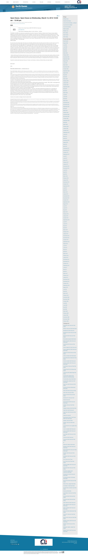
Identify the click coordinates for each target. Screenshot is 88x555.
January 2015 (65, 194)
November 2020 (66, 116)
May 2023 (65, 88)
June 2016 (65, 170)
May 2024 (65, 74)
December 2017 (66, 148)
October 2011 (65, 263)
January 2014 (65, 215)
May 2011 (65, 269)
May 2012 (65, 249)
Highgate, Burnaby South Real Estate (69, 408)
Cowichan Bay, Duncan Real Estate (69, 379)
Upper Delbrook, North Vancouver (69, 502)
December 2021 (66, 102)
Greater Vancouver (66, 399)
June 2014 (65, 208)
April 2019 (65, 138)
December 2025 (66, 57)
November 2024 (66, 67)
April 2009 (65, 309)
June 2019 (65, 134)
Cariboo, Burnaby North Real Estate (69, 355)
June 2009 (65, 305)
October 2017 (65, 152)
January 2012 (65, 257)
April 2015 (65, 190)
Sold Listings (65, 36)
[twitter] (15, 544)
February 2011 (65, 275)
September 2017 (66, 154)
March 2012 (65, 253)
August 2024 (65, 72)
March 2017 (65, 160)
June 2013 (65, 223)
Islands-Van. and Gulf (67, 415)
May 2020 (65, 122)
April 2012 (65, 251)
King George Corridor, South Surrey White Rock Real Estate (69, 418)
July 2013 (65, 221)
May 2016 (65, 172)
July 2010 (65, 289)
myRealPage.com (45, 549)
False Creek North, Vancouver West (69, 390)
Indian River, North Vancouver (68, 410)
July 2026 (65, 45)
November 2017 (66, 150)
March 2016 (65, 176)
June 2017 (65, 158)
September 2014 (66, 202)
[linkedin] (17, 544)
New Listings (65, 32)
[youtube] (19, 544)
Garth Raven (21, 6)
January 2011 (65, 277)
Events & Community (67, 21)
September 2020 (66, 120)
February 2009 (65, 313)
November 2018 (66, 140)
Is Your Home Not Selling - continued (69, 23)
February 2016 (65, 178)
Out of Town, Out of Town (67, 459)
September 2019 (66, 132)
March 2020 (65, 124)
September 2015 (66, 186)
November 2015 (66, 182)
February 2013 (65, 231)
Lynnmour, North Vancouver (68, 437)
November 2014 (66, 198)
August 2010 (65, 287)
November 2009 (66, 299)
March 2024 (65, 78)
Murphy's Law (65, 30)
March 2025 (65, 65)
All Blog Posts (65, 19)
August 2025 (65, 61)
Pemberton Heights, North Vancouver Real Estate (68, 471)
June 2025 (65, 63)
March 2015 (65, 192)
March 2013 (65, 229)
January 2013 (65, 233)
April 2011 (65, 271)
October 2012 (65, 239)
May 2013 (65, 225)
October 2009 (65, 301)
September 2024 (66, 71)
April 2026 (65, 51)
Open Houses (65, 34)
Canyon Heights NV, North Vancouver (70, 347)
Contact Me (67, 2)
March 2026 (65, 53)
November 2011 (66, 261)
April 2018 (65, 146)
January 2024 (65, 82)
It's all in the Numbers (67, 27)
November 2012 (66, 237)
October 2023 (65, 84)
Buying (34, 2)
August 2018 (65, 142)
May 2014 (65, 210)
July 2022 (65, 94)
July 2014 (65, 206)
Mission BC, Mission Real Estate (69, 444)
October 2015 (65, 184)
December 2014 (66, 196)
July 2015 (65, 188)
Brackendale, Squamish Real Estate (69, 339)
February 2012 (65, 255)
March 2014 (65, 212)
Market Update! (66, 28)
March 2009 (65, 311)
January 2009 (65, 315)
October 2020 (65, 118)
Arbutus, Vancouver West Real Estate (19, 23)
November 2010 (66, 281)
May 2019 (65, 136)
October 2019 (65, 130)
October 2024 (65, 69)
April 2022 (65, 98)
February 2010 (65, 295)
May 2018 (65, 144)
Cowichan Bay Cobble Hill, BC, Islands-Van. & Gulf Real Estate (68, 376)
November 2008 (66, 319)
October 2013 (65, 217)
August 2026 (65, 43)
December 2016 (66, 166)
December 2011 (66, 259)
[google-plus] (13, 544)
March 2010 (65, 293)
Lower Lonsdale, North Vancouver (69, 429)
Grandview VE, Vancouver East (68, 397)
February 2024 (65, 80)
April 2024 (65, 76)
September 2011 (66, 265)
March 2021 (65, 110)
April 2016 (65, 174)
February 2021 (65, 112)
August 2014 (65, 204)
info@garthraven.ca (71, 7)
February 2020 (65, 126)
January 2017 (65, 164)
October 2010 (65, 283)
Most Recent (65, 41)
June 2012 (65, 247)
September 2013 (66, 219)
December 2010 (66, 279)
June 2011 (65, 267)
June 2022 (65, 96)
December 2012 (66, 235)
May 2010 (65, 291)
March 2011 (65, 273)
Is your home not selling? (67, 25)
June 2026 (65, 47)
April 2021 (65, 108)
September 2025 (66, 59)
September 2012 (66, 241)
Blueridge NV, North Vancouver (68, 330)
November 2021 (66, 104)
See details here (21, 29)
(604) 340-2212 (69, 6)
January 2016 (65, 180)
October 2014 (65, 200)
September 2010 (66, 285)
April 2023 (65, 90)
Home (7, 2)
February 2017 (65, 162)
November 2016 (66, 168)
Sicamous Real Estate (67, 491)
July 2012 (65, 245)
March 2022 (65, 100)
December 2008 (66, 317)
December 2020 (66, 114)
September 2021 (66, 106)
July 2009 (65, 303)
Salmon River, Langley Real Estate (69, 483)
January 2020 (65, 128)
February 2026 (65, 55)
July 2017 (65, 156)
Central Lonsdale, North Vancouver (69, 361)
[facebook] (11, 544)
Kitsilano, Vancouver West (68, 420)
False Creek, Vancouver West (68, 392)
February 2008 (65, 321)
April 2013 (65, 227)
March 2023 (65, 92)
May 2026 (65, 49)
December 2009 (66, 297)
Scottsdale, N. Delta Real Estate (69, 485)
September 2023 (66, 86)
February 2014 (65, 214)
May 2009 (65, 307)
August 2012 (65, 243)
